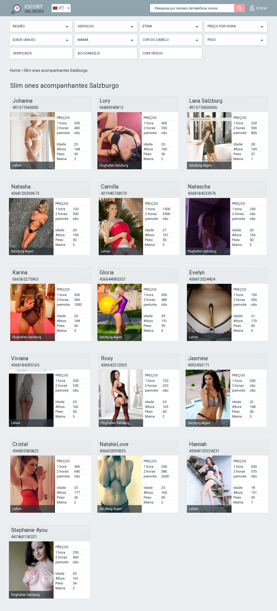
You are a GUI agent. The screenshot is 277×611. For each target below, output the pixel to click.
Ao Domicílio (89, 53)
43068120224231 (204, 450)
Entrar (261, 8)
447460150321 (24, 536)
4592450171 (198, 365)
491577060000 (25, 107)
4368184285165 (25, 365)
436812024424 (202, 279)
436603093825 (113, 450)
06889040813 (111, 107)
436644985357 (113, 279)
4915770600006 (203, 107)
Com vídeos (153, 53)
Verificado (22, 53)
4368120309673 (25, 193)
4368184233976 (202, 193)
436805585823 (25, 450)
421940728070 (114, 193)
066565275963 (25, 279)
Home (15, 70)
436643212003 (114, 365)
